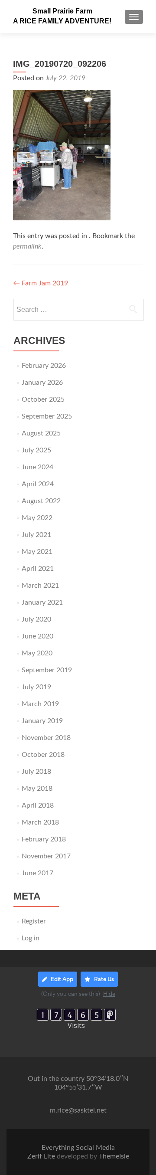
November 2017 (46, 856)
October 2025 (43, 399)
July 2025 (36, 450)
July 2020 (36, 619)
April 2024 (38, 484)
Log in (30, 938)
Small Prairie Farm (62, 11)
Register (34, 921)
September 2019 (47, 670)
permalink (27, 246)
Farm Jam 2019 (40, 283)
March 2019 (40, 703)
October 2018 (43, 754)
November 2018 (46, 737)
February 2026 (44, 365)
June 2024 (37, 467)
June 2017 (37, 873)
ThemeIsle (114, 1156)
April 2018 (38, 805)
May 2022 (37, 517)
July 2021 (36, 534)
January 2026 (42, 382)
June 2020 (37, 636)
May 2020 (37, 653)
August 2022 (41, 500)
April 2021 (38, 568)
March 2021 (40, 585)
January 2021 (42, 602)
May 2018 (37, 788)
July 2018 (36, 771)
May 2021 (37, 551)
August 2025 (41, 433)
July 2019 (36, 687)
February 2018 (44, 839)
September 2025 (47, 416)
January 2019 (42, 720)
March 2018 (40, 822)
